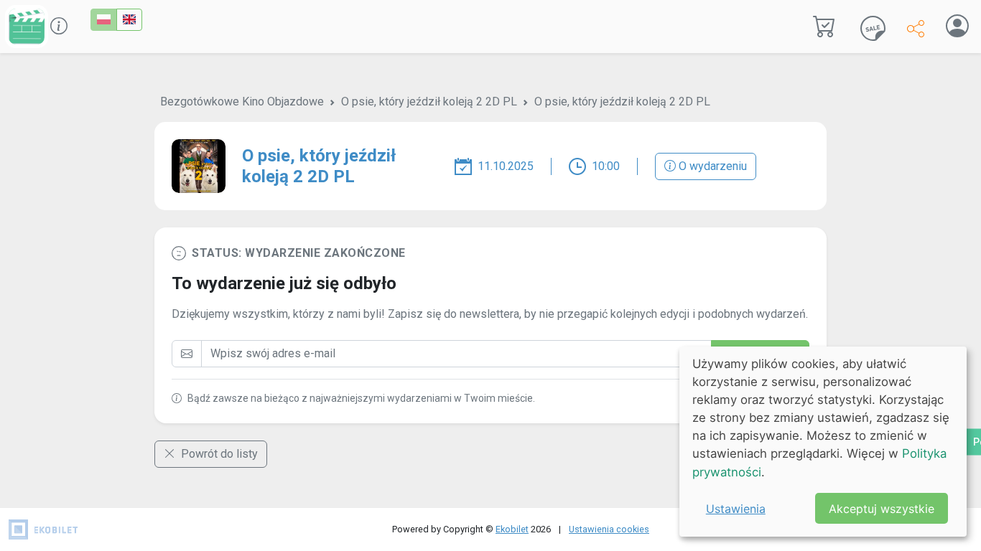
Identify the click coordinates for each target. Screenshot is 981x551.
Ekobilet (512, 529)
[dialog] (823, 442)
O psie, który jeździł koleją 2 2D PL (429, 101)
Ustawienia (736, 508)
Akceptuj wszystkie (881, 508)
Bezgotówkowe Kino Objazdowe (242, 101)
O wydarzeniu (711, 166)
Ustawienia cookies (609, 529)
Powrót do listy (218, 454)
